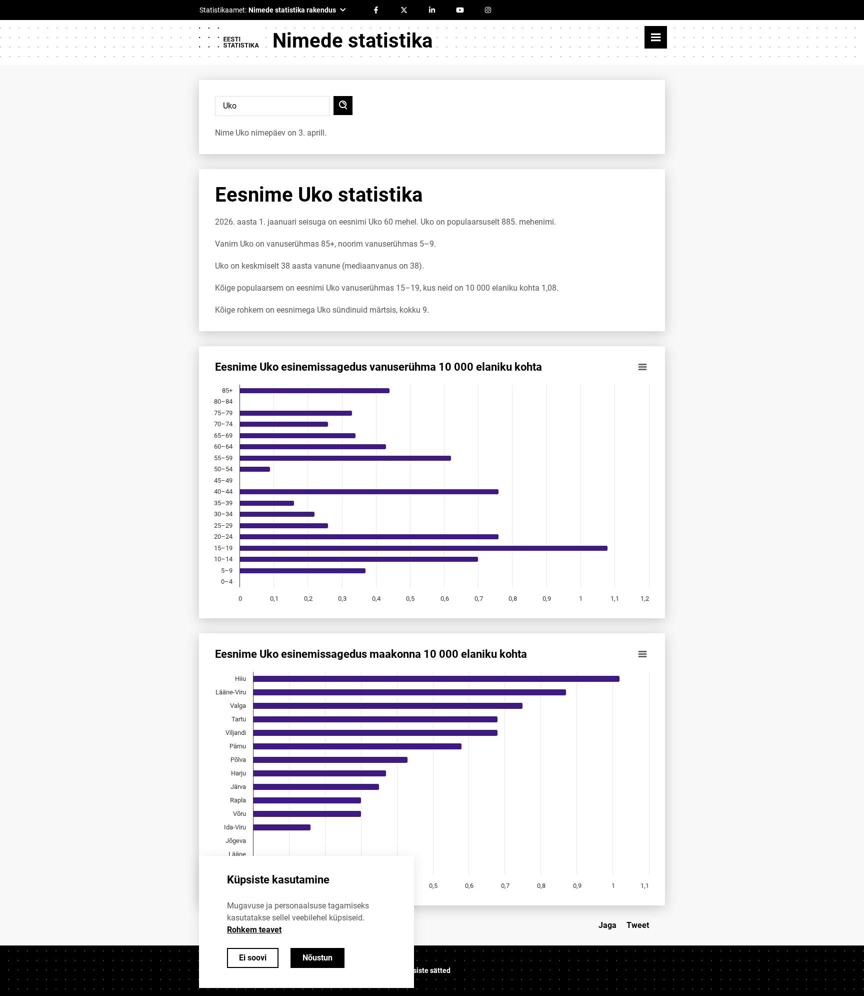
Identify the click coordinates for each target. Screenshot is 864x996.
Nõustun (317, 957)
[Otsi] (343, 105)
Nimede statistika (352, 41)
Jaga (607, 925)
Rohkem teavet (254, 929)
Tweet (637, 925)
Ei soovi (252, 957)
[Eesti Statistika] (229, 41)
